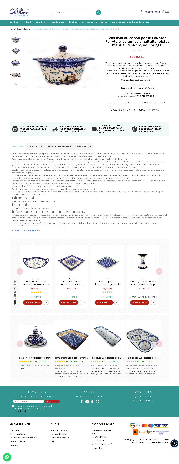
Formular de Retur (60, 437)
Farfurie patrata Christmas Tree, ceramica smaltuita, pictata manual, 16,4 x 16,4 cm (107, 283)
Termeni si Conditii (19, 434)
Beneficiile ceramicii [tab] (59, 146)
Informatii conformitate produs (26, 230)
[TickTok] (92, 401)
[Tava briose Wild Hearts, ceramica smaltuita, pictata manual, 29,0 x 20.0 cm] (143, 337)
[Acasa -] (24, 12)
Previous (16, 33)
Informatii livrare (17, 441)
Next (16, 84)
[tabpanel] (62, 62)
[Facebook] (81, 401)
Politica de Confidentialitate (23, 437)
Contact (14, 445)
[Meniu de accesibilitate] (174, 443)
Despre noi (15, 430)
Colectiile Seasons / (24, 29)
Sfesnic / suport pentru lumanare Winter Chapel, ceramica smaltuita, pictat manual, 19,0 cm (143, 283)
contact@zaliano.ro (144, 400)
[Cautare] (98, 12)
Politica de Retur (59, 434)
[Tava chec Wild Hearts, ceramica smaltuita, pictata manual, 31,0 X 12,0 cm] (107, 337)
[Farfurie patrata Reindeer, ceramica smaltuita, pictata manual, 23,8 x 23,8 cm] (71, 262)
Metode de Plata (59, 430)
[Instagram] (97, 401)
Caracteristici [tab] (35, 146)
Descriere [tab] (17, 146)
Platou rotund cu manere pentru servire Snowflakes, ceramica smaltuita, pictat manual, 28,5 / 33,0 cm (36, 283)
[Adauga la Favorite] (46, 302)
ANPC (54, 441)
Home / (13, 29)
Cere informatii (151, 110)
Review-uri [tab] (83, 146)
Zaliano (137, 50)
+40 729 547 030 (144, 397)
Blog (148, 22)
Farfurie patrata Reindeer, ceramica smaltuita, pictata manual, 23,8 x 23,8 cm (71, 283)
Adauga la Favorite (123, 110)
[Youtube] (86, 401)
